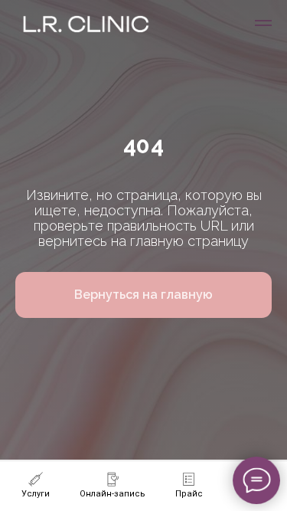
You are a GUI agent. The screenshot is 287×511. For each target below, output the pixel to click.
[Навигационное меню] (263, 23)
